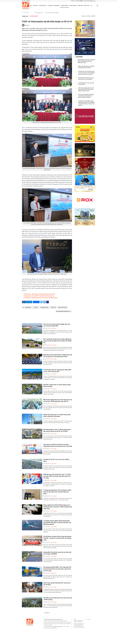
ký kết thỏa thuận (44, 307)
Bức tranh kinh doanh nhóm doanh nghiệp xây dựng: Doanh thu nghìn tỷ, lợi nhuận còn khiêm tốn (57, 340)
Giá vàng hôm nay (39, 12)
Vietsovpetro (28, 307)
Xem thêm (46, 612)
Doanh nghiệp (64, 5)
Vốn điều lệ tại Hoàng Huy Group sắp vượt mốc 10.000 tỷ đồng (86, 78)
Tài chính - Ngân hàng (53, 5)
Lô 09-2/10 (53, 307)
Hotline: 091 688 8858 (76, 0)
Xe (91, 5)
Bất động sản (42, 5)
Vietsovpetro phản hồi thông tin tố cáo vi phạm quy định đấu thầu (40, 297)
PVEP (36, 307)
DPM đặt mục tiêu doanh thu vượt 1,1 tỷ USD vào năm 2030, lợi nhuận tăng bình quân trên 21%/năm (57, 476)
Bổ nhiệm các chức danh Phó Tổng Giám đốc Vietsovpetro (39, 296)
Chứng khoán (73, 5)
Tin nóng (35, 5)
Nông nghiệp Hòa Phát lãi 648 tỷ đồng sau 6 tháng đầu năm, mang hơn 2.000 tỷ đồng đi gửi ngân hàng (57, 506)
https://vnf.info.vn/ (62, 307)
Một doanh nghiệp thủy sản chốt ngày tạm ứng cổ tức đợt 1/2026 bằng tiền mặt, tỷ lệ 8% (86, 89)
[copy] (47, 302)
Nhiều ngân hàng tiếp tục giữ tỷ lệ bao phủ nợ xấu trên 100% (86, 67)
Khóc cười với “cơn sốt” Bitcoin (52, 12)
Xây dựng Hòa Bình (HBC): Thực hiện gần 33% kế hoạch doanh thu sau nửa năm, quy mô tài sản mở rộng (57, 568)
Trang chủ (25, 16)
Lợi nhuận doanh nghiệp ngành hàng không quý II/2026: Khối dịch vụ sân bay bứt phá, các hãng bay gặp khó (57, 522)
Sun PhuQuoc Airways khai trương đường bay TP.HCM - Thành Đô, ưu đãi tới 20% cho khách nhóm (57, 538)
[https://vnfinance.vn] (30, 5)
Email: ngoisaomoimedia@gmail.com (88, 0)
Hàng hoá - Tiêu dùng (83, 5)
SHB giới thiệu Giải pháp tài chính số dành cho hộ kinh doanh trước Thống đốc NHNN (86, 61)
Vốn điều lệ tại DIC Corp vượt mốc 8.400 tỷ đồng (86, 83)
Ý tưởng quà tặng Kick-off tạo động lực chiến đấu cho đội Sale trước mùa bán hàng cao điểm (57, 491)
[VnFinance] (25, 5)
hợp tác (47, 184)
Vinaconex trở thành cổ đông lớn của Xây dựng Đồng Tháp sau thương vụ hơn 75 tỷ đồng (86, 96)
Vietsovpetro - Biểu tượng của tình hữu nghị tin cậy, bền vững (39, 294)
